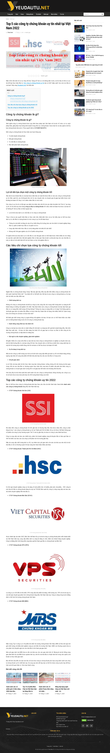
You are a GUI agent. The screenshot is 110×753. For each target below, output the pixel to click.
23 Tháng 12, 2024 (91, 75)
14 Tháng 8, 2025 (91, 30)
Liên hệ (61, 746)
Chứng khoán (29, 14)
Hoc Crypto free (60, 724)
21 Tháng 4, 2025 (91, 59)
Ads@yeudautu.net (90, 717)
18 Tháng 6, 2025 (91, 51)
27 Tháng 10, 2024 (91, 113)
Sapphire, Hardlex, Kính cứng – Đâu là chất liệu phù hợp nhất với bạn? (94, 37)
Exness (8, 729)
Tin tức (62, 14)
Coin (17, 14)
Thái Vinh (10, 32)
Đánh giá (46, 14)
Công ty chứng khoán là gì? (16, 96)
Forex (22, 14)
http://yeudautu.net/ (18, 721)
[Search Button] (102, 14)
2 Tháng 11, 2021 (19, 32)
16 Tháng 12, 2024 (91, 94)
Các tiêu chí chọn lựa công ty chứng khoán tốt (22, 104)
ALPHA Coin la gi (60, 718)
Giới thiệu (55, 746)
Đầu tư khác (54, 14)
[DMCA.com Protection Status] (87, 720)
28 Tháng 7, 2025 (91, 41)
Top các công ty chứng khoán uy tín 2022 (21, 107)
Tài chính (38, 14)
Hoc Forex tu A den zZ (62, 726)
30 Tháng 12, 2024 (80, 67)
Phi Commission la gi (62, 717)
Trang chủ (10, 14)
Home (7, 19)
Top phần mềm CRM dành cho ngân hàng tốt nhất (89, 65)
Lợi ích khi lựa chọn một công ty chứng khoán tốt (23, 101)
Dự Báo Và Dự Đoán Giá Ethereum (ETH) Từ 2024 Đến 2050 (94, 47)
